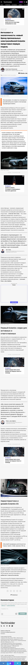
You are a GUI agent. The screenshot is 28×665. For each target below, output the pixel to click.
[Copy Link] (24, 663)
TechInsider (8, 2)
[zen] (9, 626)
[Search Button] (24, 2)
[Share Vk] (3, 663)
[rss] (1, 626)
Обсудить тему (23, 73)
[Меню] (1, 2)
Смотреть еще (14, 302)
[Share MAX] (10, 663)
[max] (12, 626)
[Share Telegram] (17, 663)
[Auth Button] (26, 2)
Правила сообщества (5, 630)
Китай (9, 75)
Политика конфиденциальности (8, 632)
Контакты (3, 633)
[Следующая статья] (14, 617)
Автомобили (5, 75)
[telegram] (6, 626)
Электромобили (13, 75)
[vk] (4, 626)
